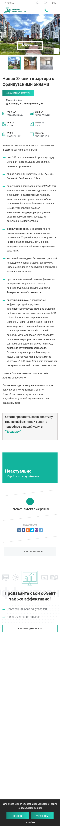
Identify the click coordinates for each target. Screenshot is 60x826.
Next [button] (56, 63)
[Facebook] (23, 530)
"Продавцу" (13, 431)
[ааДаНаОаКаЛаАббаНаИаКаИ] (28, 530)
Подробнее (30, 822)
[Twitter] (32, 530)
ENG (54, 2)
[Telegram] (41, 530)
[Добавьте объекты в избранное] (45, 3)
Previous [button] (4, 63)
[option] (14, 63)
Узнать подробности (30, 628)
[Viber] (36, 530)
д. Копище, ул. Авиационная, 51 (24, 103)
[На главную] (15, 10)
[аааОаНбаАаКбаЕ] (19, 530)
